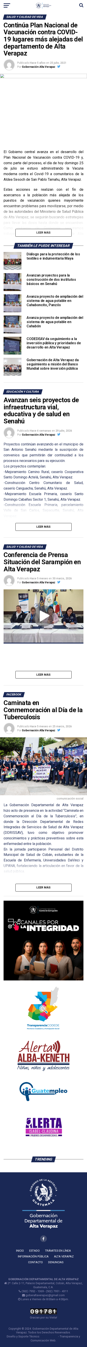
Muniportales (49, 1336)
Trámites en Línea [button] (58, 1250)
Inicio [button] (20, 1250)
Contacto (35, 1262)
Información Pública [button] (33, 1256)
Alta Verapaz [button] (64, 1256)
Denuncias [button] (55, 1262)
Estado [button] (34, 1250)
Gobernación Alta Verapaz (38, 66)
